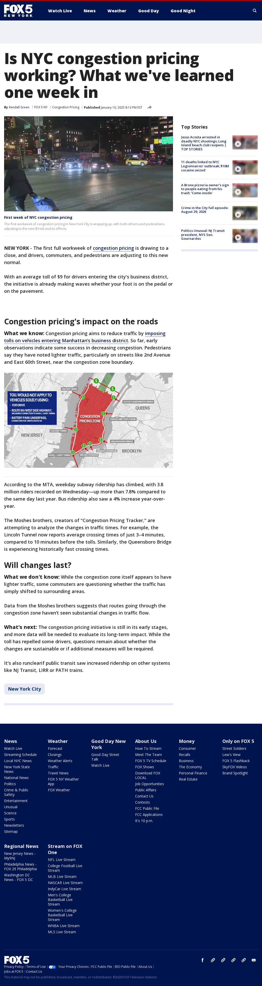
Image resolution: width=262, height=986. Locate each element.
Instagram (213, 960)
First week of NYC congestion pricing (38, 217)
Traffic (53, 766)
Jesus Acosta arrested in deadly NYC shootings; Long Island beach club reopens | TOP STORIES (203, 143)
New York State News (17, 769)
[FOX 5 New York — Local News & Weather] (21, 11)
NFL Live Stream (61, 859)
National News (16, 777)
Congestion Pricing (65, 107)
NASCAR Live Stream (65, 882)
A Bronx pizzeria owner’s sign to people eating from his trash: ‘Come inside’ (205, 189)
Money (186, 741)
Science (10, 813)
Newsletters (14, 825)
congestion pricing (113, 248)
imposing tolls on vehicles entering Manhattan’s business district (85, 337)
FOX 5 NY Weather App (63, 781)
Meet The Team (148, 754)
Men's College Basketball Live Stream (60, 899)
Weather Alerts (60, 760)
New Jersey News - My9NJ (20, 855)
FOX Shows (144, 766)
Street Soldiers (234, 748)
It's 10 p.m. (144, 820)
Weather (58, 741)
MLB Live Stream (62, 876)
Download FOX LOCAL (147, 775)
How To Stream (148, 748)
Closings (55, 754)
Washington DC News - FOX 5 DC (18, 877)
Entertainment (16, 800)
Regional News (21, 846)
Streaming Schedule (20, 754)
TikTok (223, 960)
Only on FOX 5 (238, 741)
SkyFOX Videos (234, 766)
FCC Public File (147, 808)
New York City (24, 689)
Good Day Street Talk (105, 757)
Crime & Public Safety (16, 792)
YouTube (233, 960)
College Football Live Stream (65, 868)
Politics (10, 783)
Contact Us (144, 796)
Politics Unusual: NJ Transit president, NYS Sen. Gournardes (203, 234)
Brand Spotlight (235, 773)
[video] (245, 142)
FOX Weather (59, 789)
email (254, 960)
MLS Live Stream (62, 931)
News (10, 741)
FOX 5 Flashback (236, 760)
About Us (145, 741)
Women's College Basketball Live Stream (62, 915)
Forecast (55, 748)
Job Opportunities (149, 783)
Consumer (187, 748)
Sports (9, 819)
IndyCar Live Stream (64, 888)
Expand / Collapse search (255, 10)
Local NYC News (18, 760)
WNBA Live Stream (64, 925)
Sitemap (11, 831)
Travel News (58, 773)
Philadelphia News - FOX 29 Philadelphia (20, 866)
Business (186, 760)
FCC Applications (149, 814)
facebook (203, 960)
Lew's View (231, 754)
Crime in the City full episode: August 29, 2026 (204, 209)
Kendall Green (19, 107)
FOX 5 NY (41, 107)
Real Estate (188, 779)
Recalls (184, 754)
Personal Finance (193, 773)
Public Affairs (145, 789)
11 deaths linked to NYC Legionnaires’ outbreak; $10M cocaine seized (205, 166)
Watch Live (13, 748)
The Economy (190, 766)
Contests (142, 802)
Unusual (10, 806)
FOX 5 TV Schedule (150, 760)
